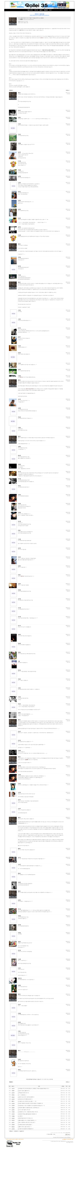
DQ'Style (68, 1137)
